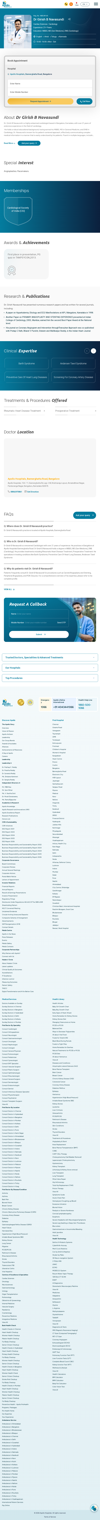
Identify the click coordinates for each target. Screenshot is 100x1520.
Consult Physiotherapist (10, 1095)
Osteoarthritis (57, 1113)
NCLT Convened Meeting (11, 908)
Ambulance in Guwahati (10, 1443)
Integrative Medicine (9, 1319)
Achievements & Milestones (12, 750)
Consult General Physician (11, 1051)
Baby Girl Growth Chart (60, 1007)
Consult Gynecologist (10, 1060)
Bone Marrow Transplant (61, 1069)
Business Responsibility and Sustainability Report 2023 (22, 848)
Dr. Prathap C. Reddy (9, 767)
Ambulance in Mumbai (10, 1474)
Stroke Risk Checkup (9, 1379)
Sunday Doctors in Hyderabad (12, 1013)
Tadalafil (55, 1318)
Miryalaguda (56, 831)
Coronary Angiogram (59, 1340)
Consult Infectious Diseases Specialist (15, 1092)
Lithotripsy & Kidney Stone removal (64, 1170)
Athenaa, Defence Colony (61, 862)
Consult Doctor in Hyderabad (12, 1114)
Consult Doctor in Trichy (10, 1183)
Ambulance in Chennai (10, 1436)
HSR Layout (56, 778)
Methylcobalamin (58, 1311)
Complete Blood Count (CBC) (63, 1361)
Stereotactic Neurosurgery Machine (65, 1286)
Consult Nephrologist (10, 1045)
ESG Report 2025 (8, 838)
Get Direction (33, 492)
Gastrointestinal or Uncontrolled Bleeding (67, 1229)
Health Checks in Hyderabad (12, 1348)
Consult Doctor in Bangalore (12, 1117)
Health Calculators (59, 1374)
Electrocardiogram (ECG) (61, 1346)
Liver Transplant (58, 1173)
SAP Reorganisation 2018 (11, 924)
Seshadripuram (57, 784)
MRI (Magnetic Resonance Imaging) (65, 1330)
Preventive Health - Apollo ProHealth (15, 1404)
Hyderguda (56, 821)
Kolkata (55, 894)
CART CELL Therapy (59, 1154)
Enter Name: (15, 83)
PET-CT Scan (57, 1336)
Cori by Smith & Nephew (61, 1252)
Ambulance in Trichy (9, 1496)
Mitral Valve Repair (59, 1179)
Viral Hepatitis (7, 1272)
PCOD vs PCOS (57, 1025)
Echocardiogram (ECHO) (61, 1343)
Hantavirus (56, 1094)
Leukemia (55, 1107)
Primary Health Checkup (10, 1354)
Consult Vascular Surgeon (11, 1067)
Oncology (5, 1281)
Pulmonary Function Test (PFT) (63, 1355)
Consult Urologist (8, 1048)
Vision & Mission (8, 731)
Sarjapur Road (57, 787)
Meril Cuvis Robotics (59, 1249)
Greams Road (57, 727)
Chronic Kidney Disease (10, 1209)
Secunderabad (57, 834)
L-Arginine (56, 1308)
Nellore (55, 800)
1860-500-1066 (84, 706)
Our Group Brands (8, 740)
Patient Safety (7, 985)
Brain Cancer (56, 1072)
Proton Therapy (57, 1188)
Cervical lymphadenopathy (61, 1214)
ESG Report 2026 (8, 841)
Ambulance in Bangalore (10, 1427)
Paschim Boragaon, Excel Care (63, 909)
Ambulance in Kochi (9, 1461)
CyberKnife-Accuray (59, 1245)
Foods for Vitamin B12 (60, 1038)
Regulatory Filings (8, 899)
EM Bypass (56, 897)
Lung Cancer (6, 1243)
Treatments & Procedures (61, 1138)
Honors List (6, 819)
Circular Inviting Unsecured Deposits (15, 915)
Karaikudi (55, 809)
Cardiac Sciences (8, 1278)
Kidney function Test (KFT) (61, 1365)
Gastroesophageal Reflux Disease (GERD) (17, 1225)
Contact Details (7, 927)
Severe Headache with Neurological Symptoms (69, 1220)
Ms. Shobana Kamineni (10, 777)
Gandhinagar (56, 891)
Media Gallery (7, 943)
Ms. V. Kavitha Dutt (9, 793)
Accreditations (7, 973)
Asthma (5, 1196)
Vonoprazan (56, 1321)
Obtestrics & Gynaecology (11, 1300)
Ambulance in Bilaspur (10, 1433)
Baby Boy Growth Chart (60, 1010)
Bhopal (54, 922)
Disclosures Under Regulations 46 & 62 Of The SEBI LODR (22, 902)
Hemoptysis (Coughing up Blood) (64, 1201)
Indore (54, 869)
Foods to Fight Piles (59, 1044)
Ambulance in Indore (9, 1449)
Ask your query (28, 143)
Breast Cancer (7, 1206)
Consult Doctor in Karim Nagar (13, 1133)
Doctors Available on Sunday (12, 1003)
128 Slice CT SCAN (59, 1277)
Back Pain (5, 1199)
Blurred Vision (7, 1202)
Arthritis (5, 1193)
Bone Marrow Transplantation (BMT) (65, 1148)
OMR (54, 737)
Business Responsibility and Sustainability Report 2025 (22, 854)
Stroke (4, 1259)
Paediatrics (6, 1310)
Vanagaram (56, 731)
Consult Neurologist (9, 1035)
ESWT (54, 1280)
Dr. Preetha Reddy (8, 770)
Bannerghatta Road (59, 771)
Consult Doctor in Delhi (10, 1127)
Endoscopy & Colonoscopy (61, 1349)
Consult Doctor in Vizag (10, 1186)
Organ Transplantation (10, 1294)
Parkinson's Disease (9, 1253)
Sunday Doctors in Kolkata (11, 1019)
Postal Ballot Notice (9, 876)
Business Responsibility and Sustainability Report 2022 (22, 845)
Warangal (55, 837)
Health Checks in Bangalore (12, 1367)
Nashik (54, 881)
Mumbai (55, 872)
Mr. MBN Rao (6, 787)
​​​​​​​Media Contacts (7, 946)
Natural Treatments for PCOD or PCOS (66, 1050)
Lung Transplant (58, 1176)
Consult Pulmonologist (10, 1054)
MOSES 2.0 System (59, 1271)
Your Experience (8, 1417)
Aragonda (55, 803)
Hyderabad (56, 812)
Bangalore (56, 768)
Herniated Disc (7, 1231)
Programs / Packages (9, 1407)
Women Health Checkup (11, 1335)
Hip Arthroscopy (58, 1182)
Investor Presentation (10, 896)
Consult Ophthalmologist (11, 1073)
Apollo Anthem (7, 734)
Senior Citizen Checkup (10, 1345)
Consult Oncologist (9, 1041)
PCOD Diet (56, 1054)
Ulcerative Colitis (8, 1268)
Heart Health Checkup (10, 1332)
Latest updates (7, 966)
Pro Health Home (8, 1411)
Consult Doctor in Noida (10, 1174)
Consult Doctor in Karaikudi (11, 1155)
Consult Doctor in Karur (10, 1158)
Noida (54, 859)
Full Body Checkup (8, 1342)
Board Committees (8, 864)
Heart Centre (57, 759)
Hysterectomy (57, 1163)
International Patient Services (12, 1502)
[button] (93, 351)
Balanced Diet (57, 1028)
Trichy (54, 806)
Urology (5, 1291)
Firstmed (55, 746)
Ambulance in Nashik (9, 1480)
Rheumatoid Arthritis (9, 1256)
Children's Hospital (59, 749)
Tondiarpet (56, 740)
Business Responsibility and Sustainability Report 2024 (22, 851)
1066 (77, 5)
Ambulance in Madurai (10, 1471)
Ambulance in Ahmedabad (11, 1424)
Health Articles (57, 1003)
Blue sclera (56, 1226)
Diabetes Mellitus (58, 1088)
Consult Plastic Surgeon (10, 1070)
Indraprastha (56, 856)
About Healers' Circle (9, 963)
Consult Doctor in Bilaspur (11, 1142)
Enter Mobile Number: (19, 92)
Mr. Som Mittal (7, 790)
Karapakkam (56, 756)
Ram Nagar (56, 847)
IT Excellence (6, 976)
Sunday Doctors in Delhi (10, 1016)
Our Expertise (7, 1414)
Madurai (55, 793)
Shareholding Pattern (9, 905)
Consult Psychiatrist (9, 1098)
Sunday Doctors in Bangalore (12, 1010)
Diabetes (5, 1218)
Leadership (6, 737)
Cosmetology (7, 1313)
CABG (54, 1151)
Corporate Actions (8, 873)
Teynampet (56, 734)
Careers (5, 756)
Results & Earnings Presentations (14, 893)
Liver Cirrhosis (57, 1110)
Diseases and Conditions (61, 1063)
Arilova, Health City (59, 844)
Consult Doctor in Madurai (11, 1164)
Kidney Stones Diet (59, 1019)
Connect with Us (8, 956)
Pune (54, 878)
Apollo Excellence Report (11, 813)
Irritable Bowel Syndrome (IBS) (12, 1237)
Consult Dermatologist (10, 1082)
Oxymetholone (57, 1314)
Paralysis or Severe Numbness (63, 1210)
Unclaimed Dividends (9, 911)
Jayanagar (56, 781)
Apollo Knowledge (8, 806)
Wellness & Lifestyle (59, 1368)
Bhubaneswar (57, 913)
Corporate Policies (8, 867)
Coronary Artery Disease (10, 1215)
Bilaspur (55, 916)
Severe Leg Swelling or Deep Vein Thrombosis (68, 1223)
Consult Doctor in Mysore (11, 1167)
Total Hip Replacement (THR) (62, 1185)
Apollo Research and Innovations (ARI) (15, 809)
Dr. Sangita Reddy (8, 780)
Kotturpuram (56, 743)
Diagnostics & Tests (59, 1327)
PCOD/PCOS (6, 1250)
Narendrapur (56, 900)
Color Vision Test (58, 1387)
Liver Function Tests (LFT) (61, 1358)
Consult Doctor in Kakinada (11, 1152)
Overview (5, 728)
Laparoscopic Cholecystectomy (63, 1160)
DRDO (54, 815)
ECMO (54, 1267)
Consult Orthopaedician (10, 1032)
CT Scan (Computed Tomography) (64, 1333)
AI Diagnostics (57, 1283)
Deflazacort (56, 1302)
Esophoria (56, 1217)
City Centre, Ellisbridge (60, 887)
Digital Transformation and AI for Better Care (18, 991)
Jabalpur (55, 925)
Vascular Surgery (8, 1307)
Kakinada (55, 850)
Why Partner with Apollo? (11, 953)
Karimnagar (56, 828)
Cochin (55, 765)
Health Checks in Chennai (11, 1329)
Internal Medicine (8, 1303)
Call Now (86, 101)
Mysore (55, 790)
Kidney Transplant (58, 1166)
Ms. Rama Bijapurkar (9, 800)
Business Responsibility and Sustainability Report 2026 (22, 857)
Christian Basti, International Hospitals (66, 906)
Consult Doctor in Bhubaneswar (13, 1139)
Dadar (54, 875)
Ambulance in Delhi (9, 1439)
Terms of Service (50, 1517)
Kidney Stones (7, 1240)
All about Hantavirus (59, 1057)
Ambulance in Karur (9, 1458)
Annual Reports (7, 889)
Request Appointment (39, 101)
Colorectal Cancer (58, 1082)
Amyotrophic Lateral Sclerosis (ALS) (65, 1066)
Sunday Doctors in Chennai (11, 1007)
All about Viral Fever (59, 1035)
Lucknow (55, 865)
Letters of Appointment (10, 880)
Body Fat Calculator (59, 1383)
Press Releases (7, 937)
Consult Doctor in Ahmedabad (13, 1136)
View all (55, 1060)
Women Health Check (10, 1373)
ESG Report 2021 (8, 829)
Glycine (55, 1305)
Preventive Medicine (9, 1316)
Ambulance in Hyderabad (11, 1446)
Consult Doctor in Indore (11, 1149)
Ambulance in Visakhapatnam (12, 1499)
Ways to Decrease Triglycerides (63, 1032)
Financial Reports (8, 886)
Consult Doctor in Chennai (11, 1111)
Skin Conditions (58, 1126)
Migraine (5, 1246)
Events (4, 940)
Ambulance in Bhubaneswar (12, 1430)
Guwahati (55, 903)
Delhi (54, 853)
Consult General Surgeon (11, 1079)
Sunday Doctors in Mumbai (11, 1022)
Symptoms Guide (58, 1195)
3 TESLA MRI (56, 1261)
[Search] (71, 4)
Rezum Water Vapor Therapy (62, 1274)
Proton (54, 762)
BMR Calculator (57, 1380)
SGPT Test (56, 1352)
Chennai (55, 724)
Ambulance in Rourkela (10, 1493)
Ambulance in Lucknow (10, 1468)
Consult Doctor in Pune (10, 1130)
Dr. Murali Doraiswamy (10, 796)
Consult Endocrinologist (10, 1085)
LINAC (54, 1264)
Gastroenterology (8, 1288)
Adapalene (56, 1296)
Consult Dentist (8, 1089)
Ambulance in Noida (9, 1486)
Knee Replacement (59, 1145)
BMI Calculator (57, 1377)
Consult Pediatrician (9, 1057)
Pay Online (6, 1505)
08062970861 (16, 492)
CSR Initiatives (7, 826)
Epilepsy (5, 1221)
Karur (54, 796)
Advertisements (8, 921)
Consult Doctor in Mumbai (11, 1120)
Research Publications (10, 816)
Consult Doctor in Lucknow (11, 1161)
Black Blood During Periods (61, 1041)
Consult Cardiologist (9, 1029)
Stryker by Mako (58, 1255)
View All (5, 1104)
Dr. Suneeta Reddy (8, 773)
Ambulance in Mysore (9, 1477)
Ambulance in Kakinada (10, 1452)
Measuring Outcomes (9, 982)
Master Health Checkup (10, 1339)
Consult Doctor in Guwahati (12, 1146)
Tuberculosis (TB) (8, 1265)
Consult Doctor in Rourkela (11, 1180)
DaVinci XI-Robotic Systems (62, 1242)
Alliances (5, 747)
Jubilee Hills (56, 825)
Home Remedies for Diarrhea (62, 1047)
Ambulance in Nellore (9, 1483)
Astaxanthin (56, 1299)
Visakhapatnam (57, 840)
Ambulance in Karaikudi (10, 1455)
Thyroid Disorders (8, 1262)
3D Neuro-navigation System (62, 1258)
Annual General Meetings (11, 870)
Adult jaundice (57, 1232)
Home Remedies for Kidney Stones (64, 1016)
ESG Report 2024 (8, 835)
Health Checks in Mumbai (11, 1386)
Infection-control (8, 979)
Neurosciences (7, 1285)
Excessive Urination (59, 1204)
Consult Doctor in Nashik (11, 1171)
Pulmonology (6, 1297)
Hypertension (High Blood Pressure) (15, 1234)
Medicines (56, 1293)
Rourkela (55, 919)
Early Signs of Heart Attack (61, 1013)
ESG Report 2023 (8, 832)
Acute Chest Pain (58, 1198)
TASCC (4, 988)
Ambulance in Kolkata (9, 1465)
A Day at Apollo (7, 753)
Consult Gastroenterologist (12, 1038)
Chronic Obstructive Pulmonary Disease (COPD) (19, 1212)
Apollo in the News (9, 934)
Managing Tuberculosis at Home (63, 1022)
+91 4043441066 (63, 707)
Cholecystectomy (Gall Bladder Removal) (67, 1157)
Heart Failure (6, 1228)
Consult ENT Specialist (10, 1063)
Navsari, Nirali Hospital (60, 928)
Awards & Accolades (9, 744)
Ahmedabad (56, 884)
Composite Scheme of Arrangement (15, 918)
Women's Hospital (58, 753)
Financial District (58, 818)
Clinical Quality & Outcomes (12, 970)
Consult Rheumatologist (11, 1076)
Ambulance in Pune (9, 1490)
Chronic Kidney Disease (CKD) (63, 1079)
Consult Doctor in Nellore (11, 1177)
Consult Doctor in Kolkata (11, 1124)
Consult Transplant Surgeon (12, 1101)
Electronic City (57, 774)
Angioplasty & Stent (59, 1141)
